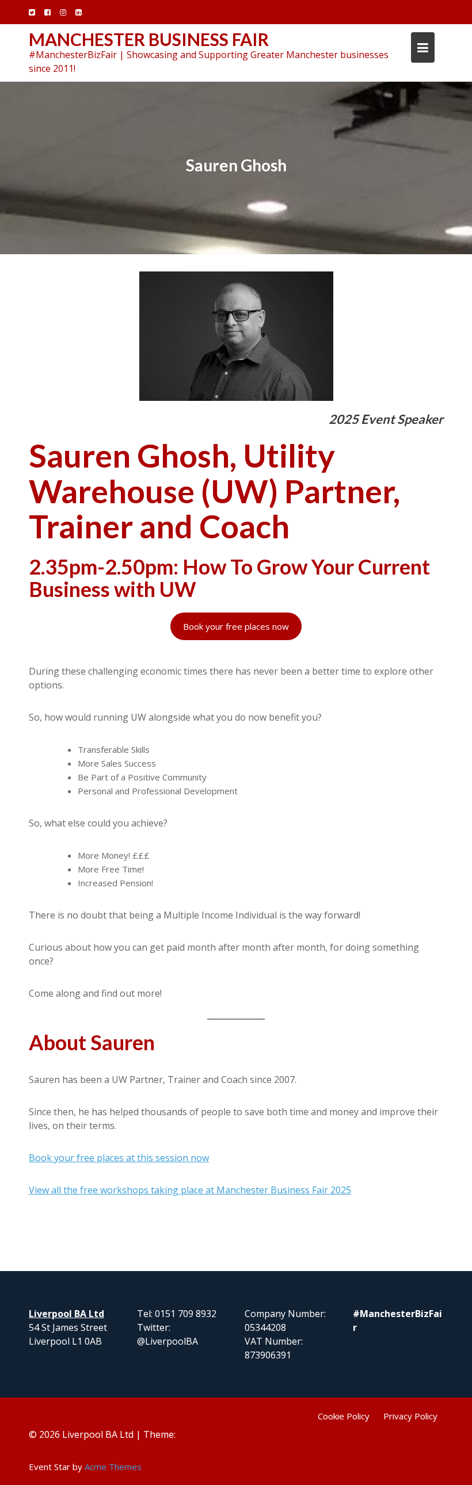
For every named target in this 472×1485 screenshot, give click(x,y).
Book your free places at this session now (119, 1157)
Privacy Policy (410, 1416)
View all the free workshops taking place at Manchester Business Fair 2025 (190, 1190)
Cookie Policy (344, 1416)
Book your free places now (236, 626)
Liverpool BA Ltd (66, 1313)
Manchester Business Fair (149, 39)
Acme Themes (113, 1466)
